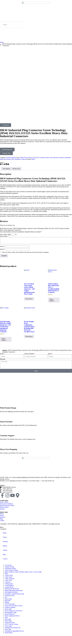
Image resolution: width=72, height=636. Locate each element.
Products (5, 541)
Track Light (8, 626)
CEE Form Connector (38, 157)
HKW (33, 159)
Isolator (7, 602)
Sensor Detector (9, 614)
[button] (1, 164)
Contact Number (29, 353)
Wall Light (8, 629)
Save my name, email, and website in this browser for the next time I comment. (25, 252)
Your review (4, 236)
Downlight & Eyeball (11, 592)
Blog (4, 554)
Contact (5, 559)
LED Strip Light (9, 604)
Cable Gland (8, 577)
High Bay (7, 600)
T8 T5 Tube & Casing (11, 624)
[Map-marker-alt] (17, 495)
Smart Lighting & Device (12, 616)
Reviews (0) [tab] (16, 168)
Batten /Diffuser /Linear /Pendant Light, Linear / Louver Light (23, 572)
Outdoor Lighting (10, 607)
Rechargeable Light (10, 612)
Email (2, 249)
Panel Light (8, 609)
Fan (6, 597)
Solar (6, 617)
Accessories (8, 565)
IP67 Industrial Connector (19, 159)
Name (2, 246)
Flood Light (8, 599)
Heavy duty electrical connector (55, 157)
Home (4, 533)
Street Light (8, 621)
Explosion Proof (9, 595)
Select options (52, 300)
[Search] (19, 24)
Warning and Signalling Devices (14, 631)
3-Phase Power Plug (25, 157)
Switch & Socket (11, 157)
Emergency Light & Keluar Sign (14, 594)
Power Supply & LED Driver (13, 611)
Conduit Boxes (9, 587)
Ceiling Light (9, 584)
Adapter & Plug (9, 567)
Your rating (4, 234)
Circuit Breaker (9, 585)
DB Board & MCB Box (12, 589)
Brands (5, 546)
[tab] (36, 527)
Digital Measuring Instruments (14, 590)
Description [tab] (6, 168)
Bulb (6, 573)
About (5, 537)
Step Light (8, 619)
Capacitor (7, 582)
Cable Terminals (9, 578)
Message (2, 359)
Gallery (5, 550)
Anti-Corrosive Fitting (11, 570)
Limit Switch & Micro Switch (13, 605)
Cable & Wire (9, 575)
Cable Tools (8, 580)
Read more (29, 299)
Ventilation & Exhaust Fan (12, 627)
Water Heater (8, 632)
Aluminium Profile (10, 568)
